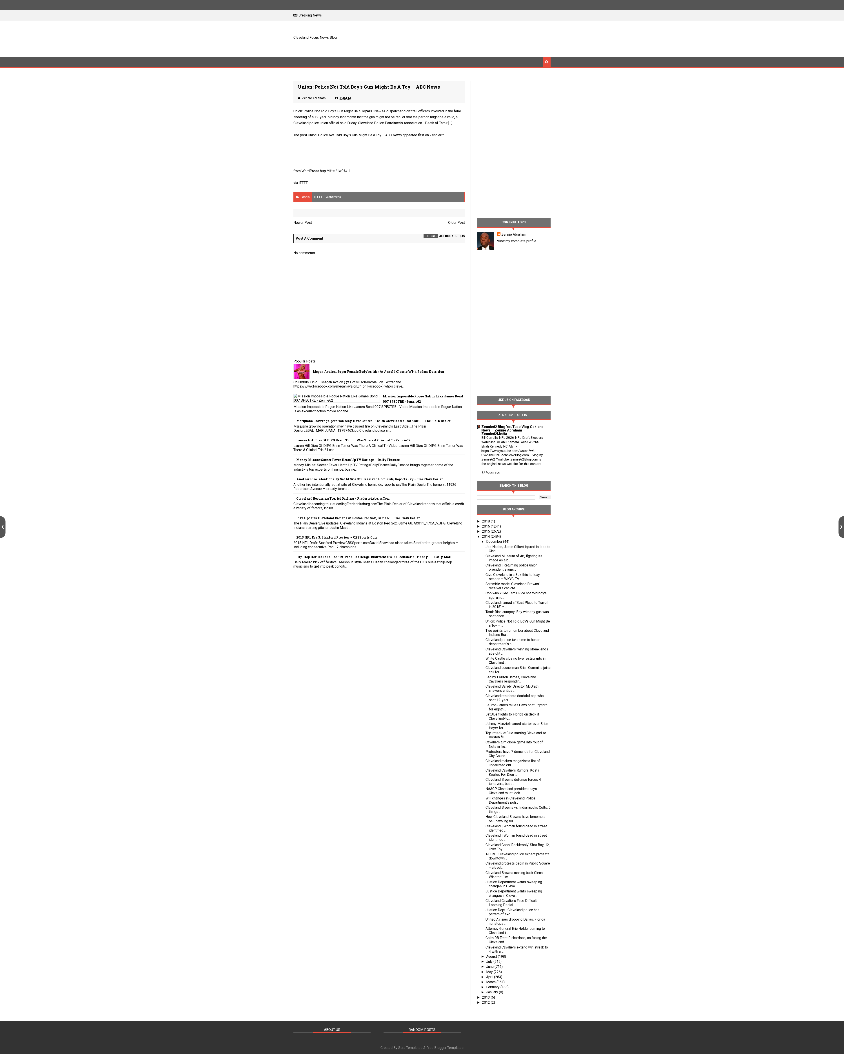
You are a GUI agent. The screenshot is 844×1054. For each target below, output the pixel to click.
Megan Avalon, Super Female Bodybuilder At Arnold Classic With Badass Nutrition (378, 372)
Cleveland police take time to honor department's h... (513, 642)
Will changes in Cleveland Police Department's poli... (510, 800)
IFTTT (303, 183)
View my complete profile (516, 241)
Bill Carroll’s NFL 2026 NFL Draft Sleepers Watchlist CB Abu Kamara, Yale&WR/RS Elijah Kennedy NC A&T (512, 442)
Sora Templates (410, 1048)
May (490, 972)
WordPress (333, 197)
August (492, 956)
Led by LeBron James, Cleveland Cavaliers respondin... (511, 679)
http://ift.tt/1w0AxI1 (335, 171)
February (493, 987)
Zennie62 (437, 135)
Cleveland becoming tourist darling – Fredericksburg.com (343, 498)
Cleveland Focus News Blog (315, 37)
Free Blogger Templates (445, 1048)
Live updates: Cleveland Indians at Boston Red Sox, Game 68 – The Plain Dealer (358, 518)
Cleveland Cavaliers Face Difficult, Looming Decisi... (511, 903)
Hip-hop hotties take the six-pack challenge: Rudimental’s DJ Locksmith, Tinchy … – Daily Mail (373, 557)
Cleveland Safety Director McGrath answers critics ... (512, 688)
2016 (486, 526)
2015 (486, 531)
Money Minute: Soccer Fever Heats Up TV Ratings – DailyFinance (348, 460)
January (492, 992)
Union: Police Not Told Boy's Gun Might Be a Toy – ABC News (355, 135)
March (491, 982)
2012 (486, 1002)
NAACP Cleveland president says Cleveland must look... (511, 791)
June (490, 967)
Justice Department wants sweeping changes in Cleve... (514, 884)
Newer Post (302, 222)
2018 (486, 521)
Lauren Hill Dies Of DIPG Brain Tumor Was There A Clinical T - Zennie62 (353, 440)
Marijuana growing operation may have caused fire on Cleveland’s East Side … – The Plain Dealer (373, 421)
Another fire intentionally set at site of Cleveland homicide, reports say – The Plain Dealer (369, 479)
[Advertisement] (471, 38)
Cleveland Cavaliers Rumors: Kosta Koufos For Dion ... (512, 772)
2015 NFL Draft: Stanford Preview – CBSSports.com (336, 537)
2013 (486, 997)
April (490, 977)
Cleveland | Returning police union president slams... (511, 567)
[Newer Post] (2, 527)
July (489, 961)
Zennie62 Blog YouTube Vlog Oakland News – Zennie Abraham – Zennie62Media (512, 430)
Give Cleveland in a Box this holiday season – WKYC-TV (513, 577)
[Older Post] (841, 527)
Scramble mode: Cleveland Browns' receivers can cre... (513, 586)
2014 (486, 536)
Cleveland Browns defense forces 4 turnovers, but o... (513, 781)
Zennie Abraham (513, 234)
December (494, 541)
